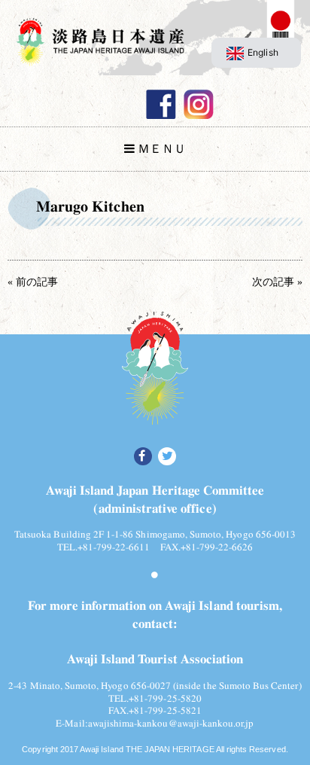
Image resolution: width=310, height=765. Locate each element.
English (263, 52)
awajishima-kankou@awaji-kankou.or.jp (171, 723)
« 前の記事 (33, 282)
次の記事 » (277, 282)
